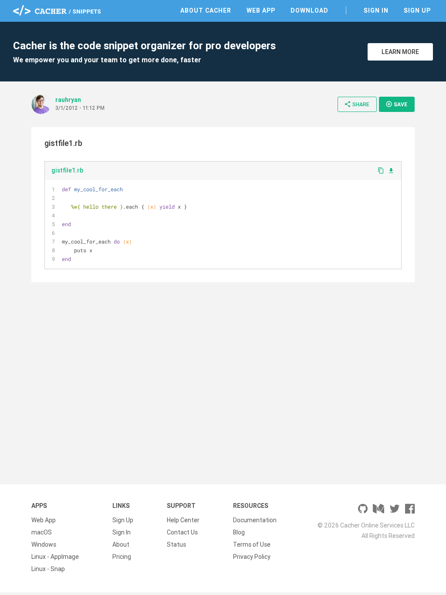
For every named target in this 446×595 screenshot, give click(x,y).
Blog (239, 532)
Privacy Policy (251, 557)
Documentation (255, 520)
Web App (261, 10)
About (120, 544)
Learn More (400, 52)
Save (396, 104)
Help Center (183, 520)
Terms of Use (251, 544)
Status (176, 544)
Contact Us (182, 532)
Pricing (121, 557)
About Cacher (205, 10)
